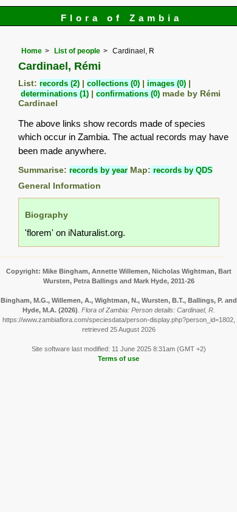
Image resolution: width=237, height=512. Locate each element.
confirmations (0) (128, 93)
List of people (77, 51)
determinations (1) (55, 93)
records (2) (60, 83)
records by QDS (182, 170)
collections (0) (113, 83)
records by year (98, 170)
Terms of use (118, 358)
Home (31, 51)
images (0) (166, 83)
